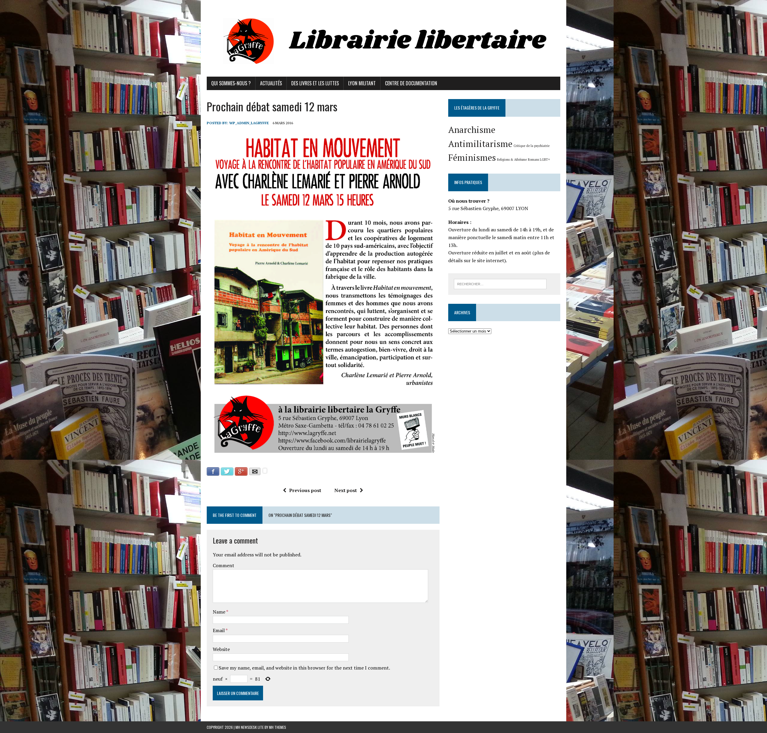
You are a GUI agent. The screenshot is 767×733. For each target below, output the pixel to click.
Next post (345, 490)
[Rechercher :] (500, 283)
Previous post (305, 490)
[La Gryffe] (383, 38)
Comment (223, 565)
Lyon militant (362, 83)
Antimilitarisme (480, 143)
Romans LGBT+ (539, 159)
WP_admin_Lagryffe (249, 123)
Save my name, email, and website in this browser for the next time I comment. (304, 667)
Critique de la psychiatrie (531, 146)
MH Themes (277, 727)
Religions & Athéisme (512, 159)
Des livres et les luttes (315, 83)
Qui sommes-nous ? (231, 83)
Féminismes (472, 157)
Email (219, 630)
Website (221, 649)
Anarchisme (471, 129)
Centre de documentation (411, 83)
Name (219, 611)
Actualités (271, 83)
